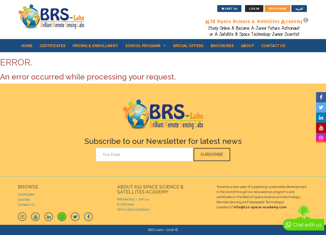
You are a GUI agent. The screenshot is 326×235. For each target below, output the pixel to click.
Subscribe (211, 154)
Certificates (52, 46)
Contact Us (273, 46)
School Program (142, 46)
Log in (254, 8)
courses (24, 199)
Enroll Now (125, 204)
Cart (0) (230, 8)
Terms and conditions (133, 209)
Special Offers (188, 46)
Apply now (277, 8)
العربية (299, 8)
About (247, 46)
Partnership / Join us (133, 199)
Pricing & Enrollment (95, 46)
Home (26, 46)
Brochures (222, 46)
